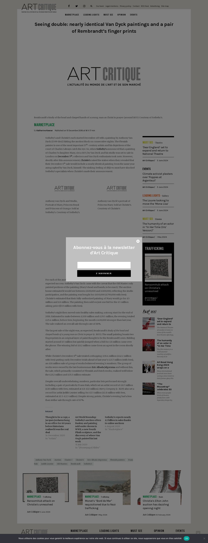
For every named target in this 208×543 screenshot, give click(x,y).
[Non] (204, 538)
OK (186, 538)
